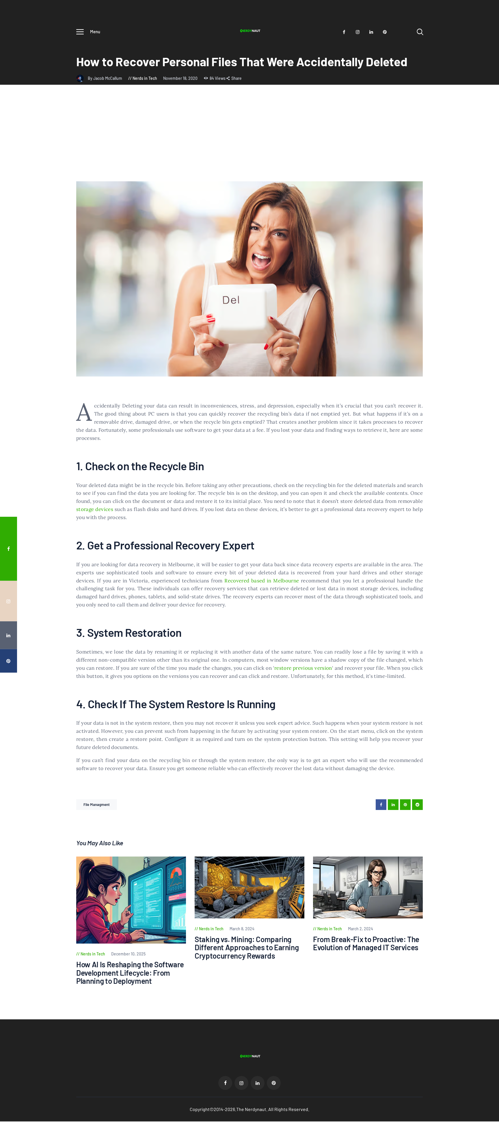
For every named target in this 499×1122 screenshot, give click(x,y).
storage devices (94, 509)
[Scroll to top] (483, 605)
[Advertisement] (249, 137)
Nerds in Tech (145, 78)
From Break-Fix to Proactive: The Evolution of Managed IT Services (366, 943)
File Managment (96, 804)
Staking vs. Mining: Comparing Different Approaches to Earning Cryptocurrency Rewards (247, 947)
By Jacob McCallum (105, 78)
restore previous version (303, 668)
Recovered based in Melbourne (261, 580)
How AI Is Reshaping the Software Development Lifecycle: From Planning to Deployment (130, 972)
